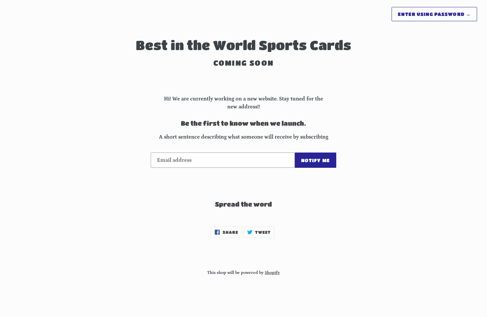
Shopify (272, 272)
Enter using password (434, 14)
